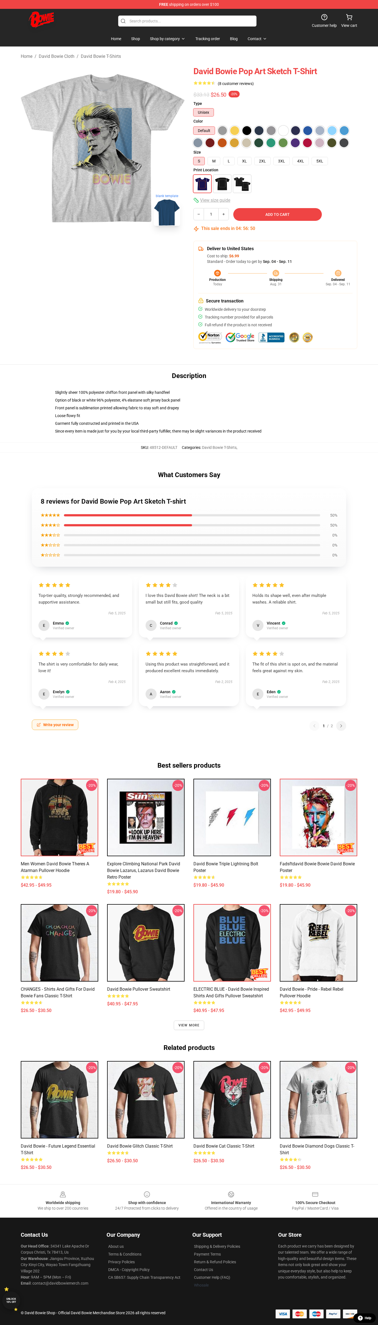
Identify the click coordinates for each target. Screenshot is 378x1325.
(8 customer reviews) (236, 83)
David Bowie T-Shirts (101, 56)
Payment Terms (207, 1254)
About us (116, 1246)
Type (197, 103)
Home (26, 56)
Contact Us (203, 1269)
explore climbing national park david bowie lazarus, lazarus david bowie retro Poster (143, 870)
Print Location (205, 170)
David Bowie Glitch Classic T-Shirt (140, 1146)
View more (189, 1025)
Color (198, 121)
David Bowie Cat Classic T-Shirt (223, 1146)
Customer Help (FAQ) (212, 1277)
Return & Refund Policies (215, 1262)
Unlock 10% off (11, 1300)
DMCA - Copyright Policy (129, 1269)
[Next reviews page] (341, 726)
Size (197, 152)
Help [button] (368, 1318)
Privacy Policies (121, 1262)
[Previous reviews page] (314, 726)
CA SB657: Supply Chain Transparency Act (144, 1277)
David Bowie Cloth (56, 56)
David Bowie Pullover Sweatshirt (138, 989)
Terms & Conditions (124, 1254)
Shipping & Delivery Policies (217, 1246)
